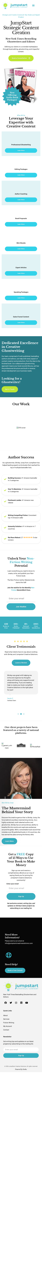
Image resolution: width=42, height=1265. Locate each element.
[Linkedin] (21, 1002)
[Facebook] (5, 1002)
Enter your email (13, 884)
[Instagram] (16, 1002)
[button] (33, 5)
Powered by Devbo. (21, 1069)
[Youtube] (26, 1002)
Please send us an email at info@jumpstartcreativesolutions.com (19, 942)
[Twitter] (11, 1002)
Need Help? (11, 964)
